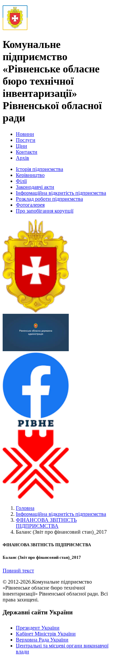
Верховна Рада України (42, 639)
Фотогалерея (30, 205)
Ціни (21, 146)
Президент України (38, 628)
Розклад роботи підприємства (49, 199)
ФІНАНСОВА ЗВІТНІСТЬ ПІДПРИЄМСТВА (46, 523)
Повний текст (18, 570)
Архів (22, 158)
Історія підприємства (39, 169)
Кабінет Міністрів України (46, 634)
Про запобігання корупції (44, 211)
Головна (25, 508)
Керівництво (30, 175)
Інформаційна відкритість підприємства (61, 193)
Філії (21, 181)
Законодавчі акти (35, 187)
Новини (25, 134)
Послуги (25, 140)
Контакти (26, 152)
